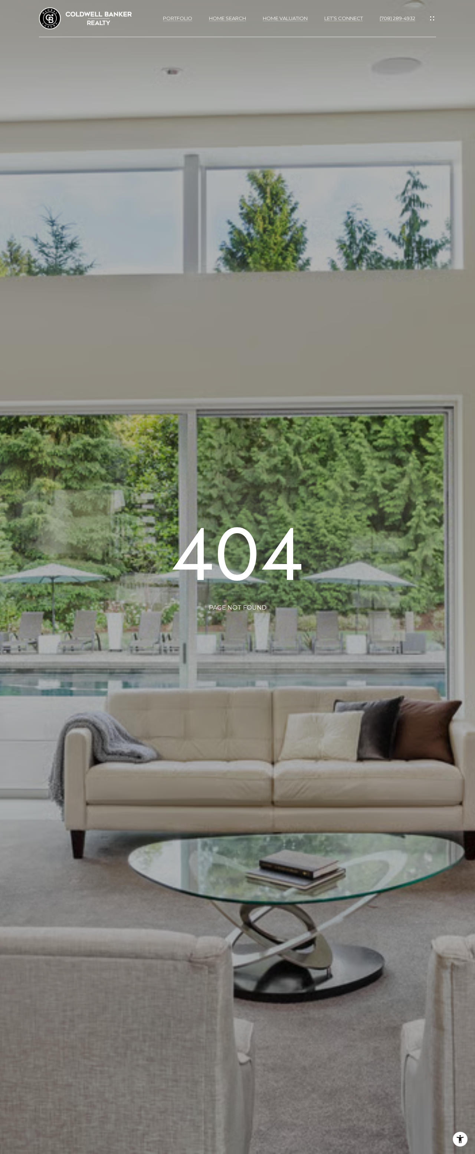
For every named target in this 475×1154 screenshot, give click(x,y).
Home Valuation (285, 18)
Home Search (227, 18)
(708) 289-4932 (397, 18)
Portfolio (177, 18)
